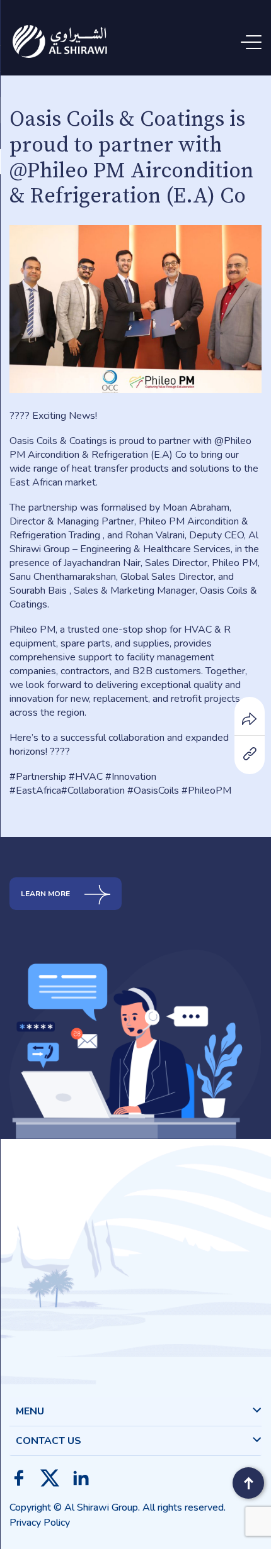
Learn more (46, 894)
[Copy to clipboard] (249, 752)
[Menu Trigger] (253, 42)
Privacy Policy (39, 1523)
